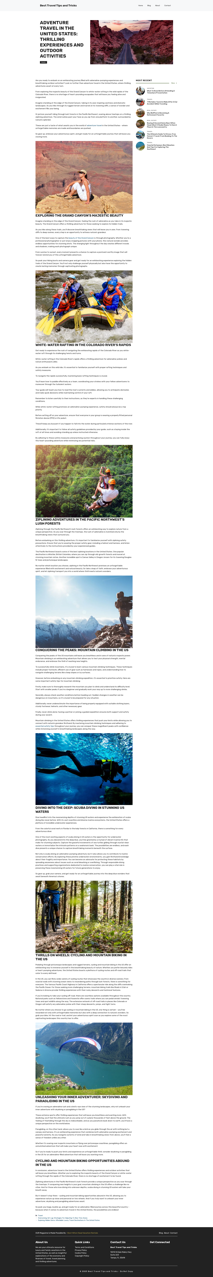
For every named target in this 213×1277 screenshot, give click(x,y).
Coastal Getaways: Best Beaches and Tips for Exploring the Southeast (160, 147)
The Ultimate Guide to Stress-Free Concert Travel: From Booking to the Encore (162, 136)
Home (140, 6)
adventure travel (94, 125)
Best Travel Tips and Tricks (58, 5)
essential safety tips (45, 726)
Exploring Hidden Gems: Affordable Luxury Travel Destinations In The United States (69, 1220)
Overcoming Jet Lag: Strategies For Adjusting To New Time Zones (62, 1218)
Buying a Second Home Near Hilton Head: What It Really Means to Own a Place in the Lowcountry (162, 125)
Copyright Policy (82, 1256)
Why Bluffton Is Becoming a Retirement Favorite (158, 114)
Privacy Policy (81, 1250)
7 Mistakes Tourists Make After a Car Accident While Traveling (162, 103)
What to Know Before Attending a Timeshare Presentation (161, 92)
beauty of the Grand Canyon (81, 238)
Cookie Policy (80, 1253)
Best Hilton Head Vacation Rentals (82, 1233)
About (157, 6)
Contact (167, 6)
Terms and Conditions (84, 1247)
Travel (43, 62)
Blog (149, 6)
